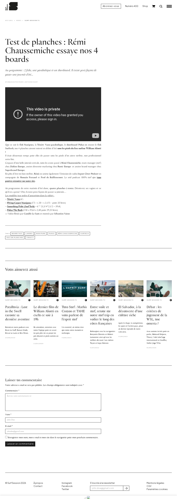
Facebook (67, 486)
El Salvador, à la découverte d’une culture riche (130, 311)
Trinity (30, 237)
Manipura (40, 233)
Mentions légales (155, 483)
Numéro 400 (131, 6)
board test (17, 233)
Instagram (67, 483)
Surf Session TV (32, 20)
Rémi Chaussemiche (67, 233)
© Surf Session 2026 (15, 483)
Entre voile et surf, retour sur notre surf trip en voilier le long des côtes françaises (102, 315)
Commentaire (11, 391)
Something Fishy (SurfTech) (21, 206)
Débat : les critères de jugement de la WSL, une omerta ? (157, 315)
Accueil (9, 20)
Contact (38, 486)
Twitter (65, 489)
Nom (7, 414)
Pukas (52, 233)
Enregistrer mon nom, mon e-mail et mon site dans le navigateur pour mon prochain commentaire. (53, 437)
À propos (38, 483)
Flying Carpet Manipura (19, 203)
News (18, 20)
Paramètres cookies (157, 489)
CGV (149, 486)
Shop (145, 6)
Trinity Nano (13, 199)
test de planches (14, 237)
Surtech (84, 233)
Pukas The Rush (14, 210)
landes (29, 233)
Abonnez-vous (111, 6)
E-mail (8, 426)
